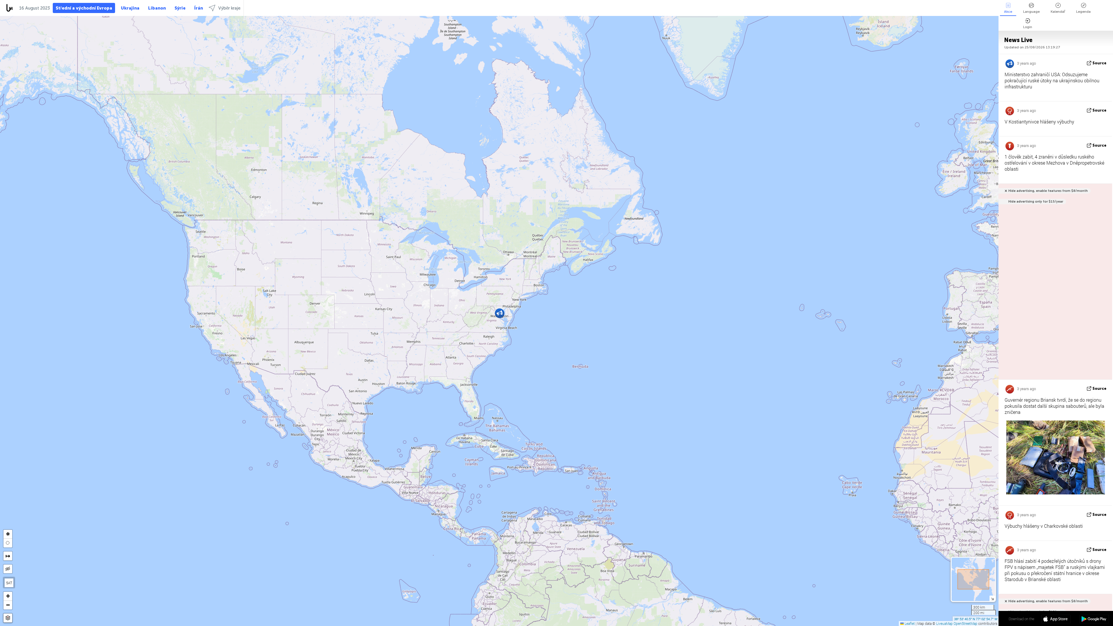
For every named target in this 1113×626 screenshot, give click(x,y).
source (1099, 63)
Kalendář (1058, 12)
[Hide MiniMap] (992, 598)
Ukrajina (130, 8)
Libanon (157, 8)
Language (1031, 12)
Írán (198, 8)
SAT (9, 582)
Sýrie (180, 8)
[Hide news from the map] (7, 569)
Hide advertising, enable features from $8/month (1048, 191)
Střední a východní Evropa (84, 8)
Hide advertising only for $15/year (1035, 201)
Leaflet (909, 623)
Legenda (1083, 12)
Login (1027, 27)
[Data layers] (7, 618)
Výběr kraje (229, 8)
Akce (1008, 12)
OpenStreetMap (965, 623)
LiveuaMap (944, 623)
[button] (499, 313)
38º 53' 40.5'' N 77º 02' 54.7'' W (975, 618)
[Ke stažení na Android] (1094, 620)
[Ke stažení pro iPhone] (1056, 620)
